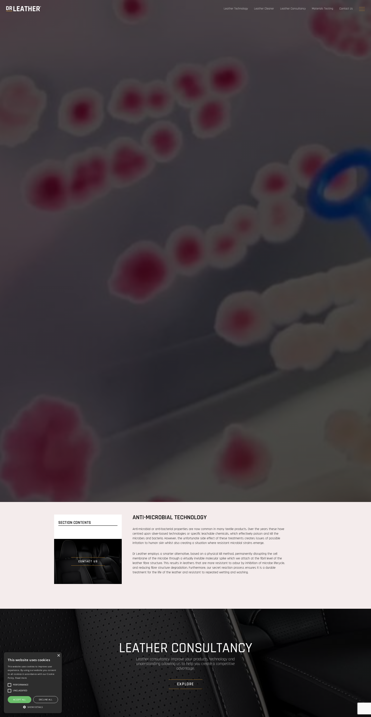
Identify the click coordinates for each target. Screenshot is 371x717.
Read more (21, 677)
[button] (33, 706)
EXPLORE (185, 684)
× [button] (58, 655)
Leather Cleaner (264, 9)
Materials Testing (322, 9)
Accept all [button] (19, 699)
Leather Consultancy (293, 9)
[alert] (33, 682)
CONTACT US (88, 561)
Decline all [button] (45, 699)
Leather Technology (236, 9)
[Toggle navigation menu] (362, 9)
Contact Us (346, 9)
